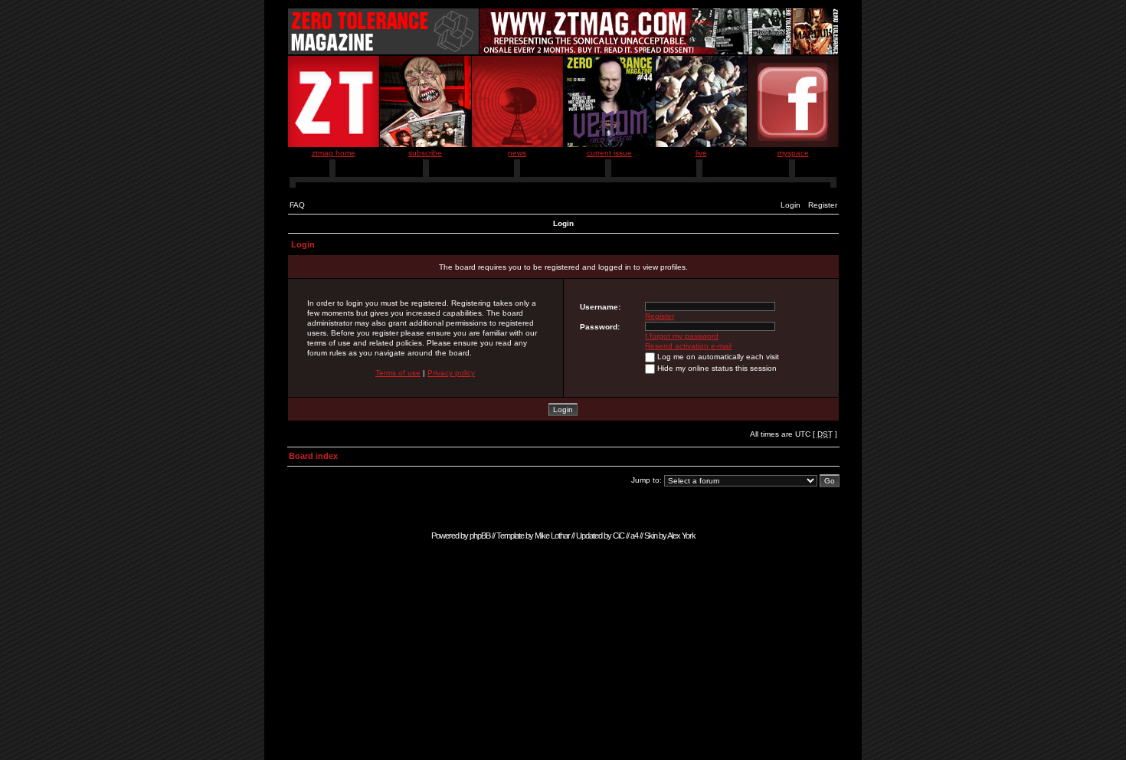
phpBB (480, 535)
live (701, 153)
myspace (793, 153)
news (517, 153)
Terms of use (398, 373)
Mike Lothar (552, 535)
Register (822, 205)
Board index (313, 455)
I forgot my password (681, 336)
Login (790, 205)
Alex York (681, 535)
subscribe (425, 153)
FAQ (297, 205)
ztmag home (333, 153)
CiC (618, 535)
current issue (609, 153)
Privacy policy (451, 373)
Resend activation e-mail (688, 346)
